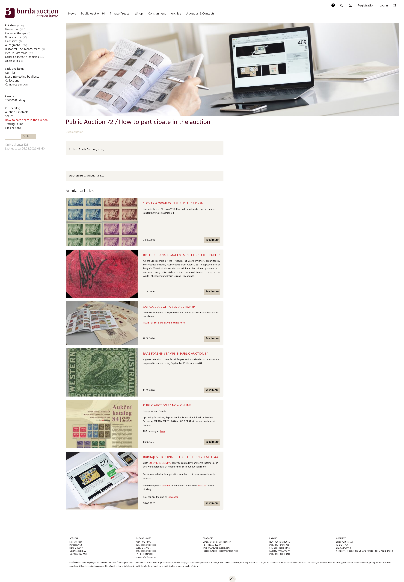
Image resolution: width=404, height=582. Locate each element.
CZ (394, 5)
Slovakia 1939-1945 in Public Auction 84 (173, 203)
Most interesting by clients (22, 76)
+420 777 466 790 (213, 545)
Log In (383, 5)
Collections (12, 80)
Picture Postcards (16, 53)
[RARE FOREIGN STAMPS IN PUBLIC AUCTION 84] (102, 372)
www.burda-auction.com (219, 548)
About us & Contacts (200, 13)
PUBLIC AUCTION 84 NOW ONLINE (167, 405)
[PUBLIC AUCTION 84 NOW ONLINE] (102, 424)
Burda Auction (74, 132)
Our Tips (10, 73)
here (162, 431)
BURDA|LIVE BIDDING (160, 463)
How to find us (75, 554)
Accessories (12, 61)
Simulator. (173, 497)
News (72, 13)
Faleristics (11, 41)
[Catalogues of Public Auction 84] (102, 323)
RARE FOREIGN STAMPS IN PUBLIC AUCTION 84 (175, 353)
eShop (138, 13)
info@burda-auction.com (220, 542)
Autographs (12, 45)
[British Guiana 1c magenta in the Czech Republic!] (102, 274)
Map (85, 554)
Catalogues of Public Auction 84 (169, 306)
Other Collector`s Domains (22, 57)
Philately (10, 25)
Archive (176, 13)
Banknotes (11, 29)
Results (9, 96)
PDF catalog (12, 108)
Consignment (157, 13)
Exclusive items (14, 69)
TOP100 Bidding (15, 100)
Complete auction (16, 84)
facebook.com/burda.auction (225, 551)
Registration (366, 5)
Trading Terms (14, 124)
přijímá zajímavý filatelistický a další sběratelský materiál (133, 566)
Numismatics (13, 37)
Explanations (13, 128)
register (166, 486)
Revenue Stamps (15, 33)
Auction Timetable (16, 112)
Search (9, 116)
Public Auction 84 (93, 13)
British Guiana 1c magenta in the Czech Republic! (181, 255)
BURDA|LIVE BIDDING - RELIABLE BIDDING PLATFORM (180, 457)
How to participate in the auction (26, 120)
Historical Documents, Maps (22, 49)
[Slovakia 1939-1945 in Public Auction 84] (102, 222)
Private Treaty (119, 13)
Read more (212, 240)
